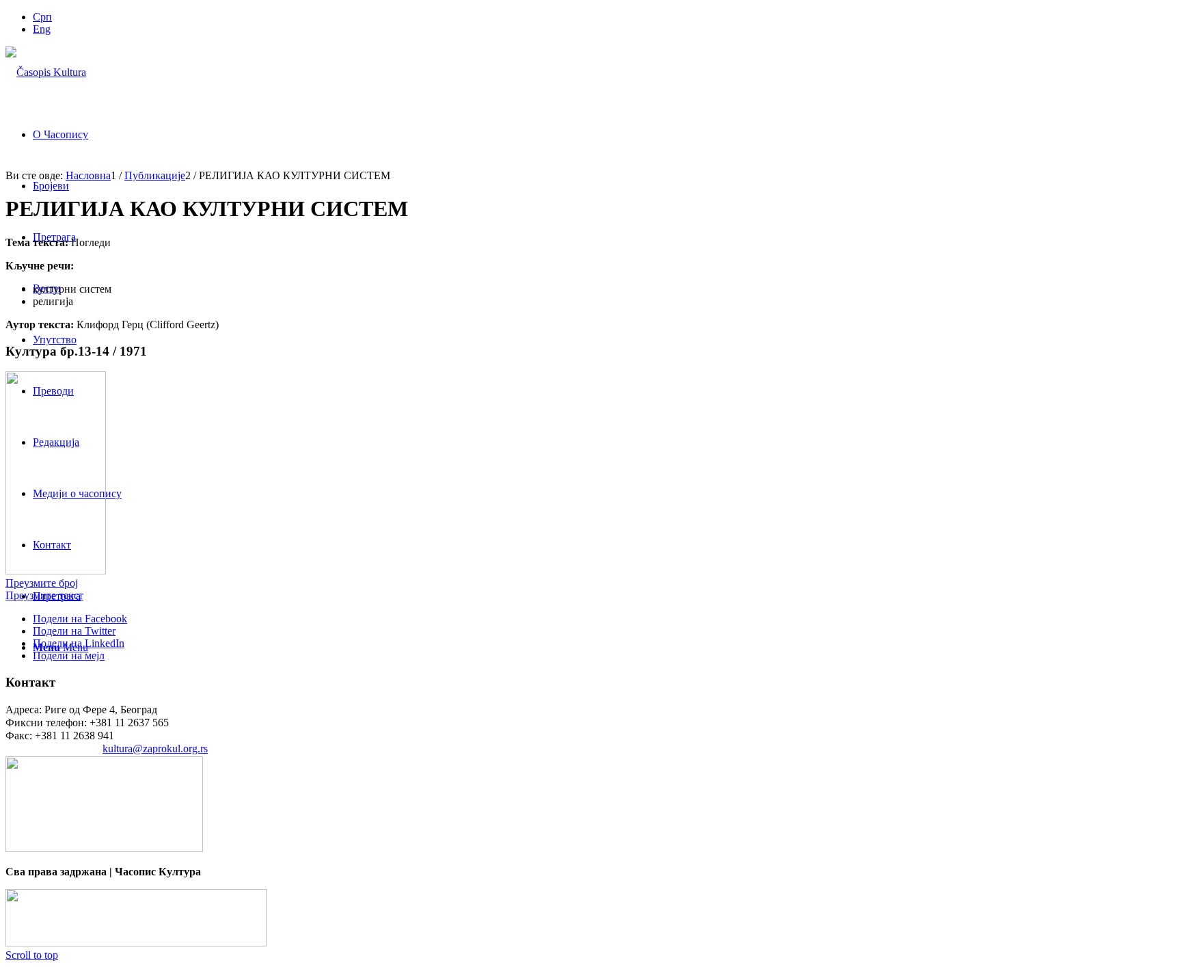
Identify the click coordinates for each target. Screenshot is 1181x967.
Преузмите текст (44, 595)
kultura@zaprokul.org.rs (155, 748)
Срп (42, 17)
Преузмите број (41, 583)
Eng (42, 29)
